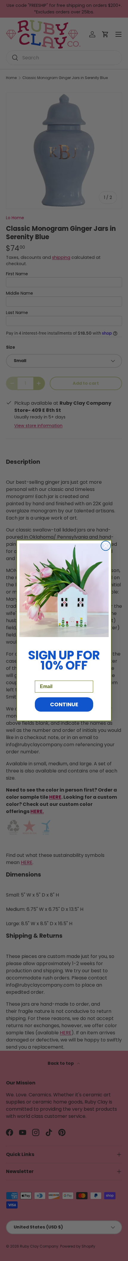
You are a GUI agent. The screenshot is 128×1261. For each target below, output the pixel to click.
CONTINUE (64, 704)
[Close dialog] (105, 546)
